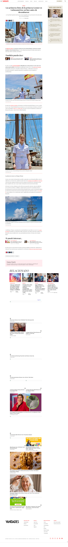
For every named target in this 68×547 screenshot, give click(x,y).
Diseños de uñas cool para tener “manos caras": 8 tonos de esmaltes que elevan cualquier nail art (56, 40)
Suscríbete (59, 1)
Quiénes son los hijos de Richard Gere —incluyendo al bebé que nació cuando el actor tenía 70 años (36, 59)
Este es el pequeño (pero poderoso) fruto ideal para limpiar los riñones (16, 242)
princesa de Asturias (37, 67)
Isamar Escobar (17, 291)
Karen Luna (55, 292)
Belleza (35, 1)
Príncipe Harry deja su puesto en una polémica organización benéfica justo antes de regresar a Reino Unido (27, 288)
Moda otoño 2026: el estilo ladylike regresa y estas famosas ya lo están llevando (55, 25)
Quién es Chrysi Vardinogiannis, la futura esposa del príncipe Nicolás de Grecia (17, 59)
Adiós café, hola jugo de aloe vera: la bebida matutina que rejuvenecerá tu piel (36, 242)
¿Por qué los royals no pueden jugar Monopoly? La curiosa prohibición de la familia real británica (55, 35)
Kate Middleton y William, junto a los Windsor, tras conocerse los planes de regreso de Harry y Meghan (40, 288)
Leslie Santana (17, 243)
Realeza (27, 1)
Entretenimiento (21, 1)
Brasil (17, 256)
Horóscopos (40, 1)
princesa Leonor (10, 256)
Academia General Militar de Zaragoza (35, 180)
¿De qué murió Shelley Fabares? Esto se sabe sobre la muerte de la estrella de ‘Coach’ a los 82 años (53, 288)
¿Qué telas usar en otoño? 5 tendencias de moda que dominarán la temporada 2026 (55, 29)
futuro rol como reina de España (35, 249)
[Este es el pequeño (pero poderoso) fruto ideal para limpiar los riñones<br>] (7, 241)
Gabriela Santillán (36, 243)
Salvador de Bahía (13, 105)
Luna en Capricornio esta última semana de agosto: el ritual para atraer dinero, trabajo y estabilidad (15, 287)
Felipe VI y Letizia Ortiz (17, 108)
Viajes (46, 1)
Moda (31, 1)
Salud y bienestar (14, 240)
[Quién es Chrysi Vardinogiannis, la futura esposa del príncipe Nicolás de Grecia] (7, 58)
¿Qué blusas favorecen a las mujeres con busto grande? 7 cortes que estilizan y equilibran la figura (56, 20)
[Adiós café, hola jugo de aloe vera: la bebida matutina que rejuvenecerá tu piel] (26, 241)
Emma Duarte (26, 18)
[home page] (5, 1)
